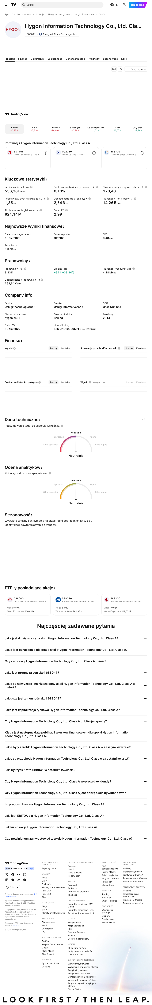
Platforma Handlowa (133, 881)
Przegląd (72, 885)
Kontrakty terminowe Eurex (81, 910)
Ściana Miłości (108, 872)
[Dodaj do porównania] (45, 152)
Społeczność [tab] (55, 58)
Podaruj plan (74, 876)
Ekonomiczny (48, 922)
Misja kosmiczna (76, 925)
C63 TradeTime (75, 954)
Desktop (46, 966)
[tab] (53, 348)
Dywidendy (47, 928)
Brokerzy (72, 888)
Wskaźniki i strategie (107, 911)
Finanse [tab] (22, 58)
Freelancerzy (108, 919)
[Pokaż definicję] (31, 187)
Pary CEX (46, 890)
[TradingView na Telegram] (13, 880)
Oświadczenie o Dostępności (82, 976)
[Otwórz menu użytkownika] (124, 5)
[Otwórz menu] (6, 5)
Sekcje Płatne (108, 922)
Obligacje (46, 884)
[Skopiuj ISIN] (83, 329)
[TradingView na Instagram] (25, 874)
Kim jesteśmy (74, 922)
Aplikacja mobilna (50, 963)
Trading (105, 894)
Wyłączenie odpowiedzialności (83, 967)
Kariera (71, 935)
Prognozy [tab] (93, 58)
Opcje (45, 947)
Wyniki (45, 925)
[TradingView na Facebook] (13, 874)
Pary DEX (46, 894)
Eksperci (106, 916)
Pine (44, 897)
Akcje (44, 877)
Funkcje (72, 866)
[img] (73, 34)
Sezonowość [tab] (110, 58)
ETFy (44, 881)
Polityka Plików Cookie (79, 973)
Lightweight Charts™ (133, 875)
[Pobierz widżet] (120, 69)
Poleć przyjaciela (110, 875)
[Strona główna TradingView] (13, 5)
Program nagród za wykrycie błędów (82, 984)
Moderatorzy (108, 885)
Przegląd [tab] (10, 58)
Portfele (45, 941)
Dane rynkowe (75, 872)
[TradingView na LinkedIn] (7, 880)
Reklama (127, 890)
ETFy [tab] (124, 58)
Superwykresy (49, 868)
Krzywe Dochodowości (53, 944)
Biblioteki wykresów (132, 871)
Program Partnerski (132, 900)
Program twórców (110, 878)
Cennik (71, 869)
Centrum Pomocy (76, 932)
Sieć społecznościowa (110, 867)
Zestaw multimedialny (78, 938)
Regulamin (107, 881)
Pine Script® (48, 954)
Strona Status (74, 989)
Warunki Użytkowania (78, 963)
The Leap (72, 895)
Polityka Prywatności (78, 970)
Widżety (127, 868)
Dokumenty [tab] (37, 58)
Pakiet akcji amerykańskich (81, 913)
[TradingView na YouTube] (19, 874)
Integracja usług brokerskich (131, 895)
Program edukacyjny (133, 903)
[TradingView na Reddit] (25, 880)
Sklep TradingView (77, 948)
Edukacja (106, 897)
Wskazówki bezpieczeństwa (82, 980)
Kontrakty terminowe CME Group (80, 905)
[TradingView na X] (7, 874)
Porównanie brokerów (78, 891)
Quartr (16, 925)
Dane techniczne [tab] (75, 58)
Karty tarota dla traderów (80, 951)
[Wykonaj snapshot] (114, 69)
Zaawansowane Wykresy (135, 878)
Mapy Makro (48, 951)
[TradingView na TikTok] (19, 880)
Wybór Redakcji (109, 900)
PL (116, 4)
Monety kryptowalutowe (53, 887)
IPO (43, 932)
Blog (70, 929)
